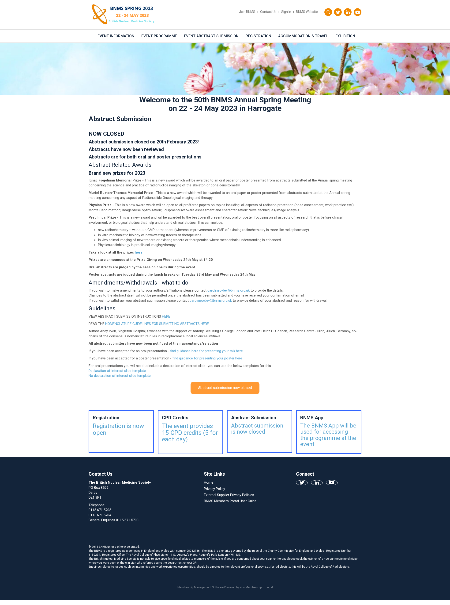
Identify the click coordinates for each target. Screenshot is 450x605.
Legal (269, 587)
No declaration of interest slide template (120, 376)
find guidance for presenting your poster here (207, 358)
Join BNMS (247, 12)
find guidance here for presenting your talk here (206, 351)
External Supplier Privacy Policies (229, 495)
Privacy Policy (214, 489)
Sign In (286, 12)
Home (208, 482)
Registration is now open (118, 429)
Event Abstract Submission (211, 36)
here (138, 252)
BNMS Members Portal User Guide (230, 501)
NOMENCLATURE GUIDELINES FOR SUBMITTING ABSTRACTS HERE (157, 324)
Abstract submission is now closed (257, 428)
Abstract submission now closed (225, 387)
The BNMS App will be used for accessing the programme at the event (328, 434)
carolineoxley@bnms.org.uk (228, 290)
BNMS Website (307, 12)
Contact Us (268, 12)
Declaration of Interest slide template (117, 371)
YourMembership (251, 587)
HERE (166, 316)
